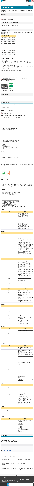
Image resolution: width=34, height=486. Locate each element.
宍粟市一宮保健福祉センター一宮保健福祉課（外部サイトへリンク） (25, 362)
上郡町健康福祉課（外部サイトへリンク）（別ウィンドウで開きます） (25, 380)
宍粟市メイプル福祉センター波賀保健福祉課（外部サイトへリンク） (25, 364)
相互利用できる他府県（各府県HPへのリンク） (7, 80)
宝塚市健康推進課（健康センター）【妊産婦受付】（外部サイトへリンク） (25, 276)
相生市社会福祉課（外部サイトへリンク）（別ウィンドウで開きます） (25, 348)
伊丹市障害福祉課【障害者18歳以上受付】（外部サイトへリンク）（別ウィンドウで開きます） (25, 261)
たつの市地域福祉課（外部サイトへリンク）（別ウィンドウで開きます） (25, 351)
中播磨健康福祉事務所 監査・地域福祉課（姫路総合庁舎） (10, 200)
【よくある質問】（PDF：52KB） (6, 438)
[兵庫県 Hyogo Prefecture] (3, 1)
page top (17, 475)
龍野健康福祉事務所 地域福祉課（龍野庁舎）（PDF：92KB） (11, 201)
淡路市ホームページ (21, 431)
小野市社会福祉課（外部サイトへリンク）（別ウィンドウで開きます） (25, 315)
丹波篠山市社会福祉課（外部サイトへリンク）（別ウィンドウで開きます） (25, 410)
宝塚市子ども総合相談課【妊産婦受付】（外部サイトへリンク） (25, 274)
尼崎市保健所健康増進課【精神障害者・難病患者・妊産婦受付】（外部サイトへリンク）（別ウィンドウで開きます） (25, 238)
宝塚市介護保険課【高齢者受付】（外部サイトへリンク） (25, 272)
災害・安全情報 (33, 1)
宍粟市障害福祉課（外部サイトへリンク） (24, 361)
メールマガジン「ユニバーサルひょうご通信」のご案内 (9, 456)
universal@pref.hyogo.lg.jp (8, 149)
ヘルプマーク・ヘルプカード (22, 456)
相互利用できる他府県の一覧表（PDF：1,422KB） (8, 79)
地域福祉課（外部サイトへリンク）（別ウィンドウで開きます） (25, 298)
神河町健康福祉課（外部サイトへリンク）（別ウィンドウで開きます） (25, 333)
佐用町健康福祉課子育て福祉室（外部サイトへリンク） (25, 372)
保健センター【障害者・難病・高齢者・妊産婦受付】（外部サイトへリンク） (25, 253)
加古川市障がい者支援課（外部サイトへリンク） (25, 292)
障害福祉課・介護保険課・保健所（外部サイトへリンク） (25, 330)
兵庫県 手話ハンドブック (5, 459)
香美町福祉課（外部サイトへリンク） (23, 396)
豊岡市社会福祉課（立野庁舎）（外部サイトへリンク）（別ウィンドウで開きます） (25, 403)
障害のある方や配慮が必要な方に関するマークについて (9, 468)
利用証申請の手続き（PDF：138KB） (7, 113)
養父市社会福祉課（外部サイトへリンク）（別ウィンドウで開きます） (25, 394)
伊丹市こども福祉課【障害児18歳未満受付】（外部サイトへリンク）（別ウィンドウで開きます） (25, 263)
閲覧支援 (27, 1)
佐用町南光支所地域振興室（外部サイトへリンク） (25, 375)
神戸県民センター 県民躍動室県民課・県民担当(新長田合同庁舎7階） (12, 194)
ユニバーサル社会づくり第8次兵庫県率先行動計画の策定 (9, 466)
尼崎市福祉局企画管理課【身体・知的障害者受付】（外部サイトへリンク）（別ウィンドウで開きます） (25, 235)
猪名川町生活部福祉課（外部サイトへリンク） (24, 278)
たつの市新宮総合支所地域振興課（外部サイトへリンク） (25, 353)
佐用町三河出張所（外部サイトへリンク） (24, 377)
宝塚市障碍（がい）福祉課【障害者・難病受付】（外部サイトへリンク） (25, 270)
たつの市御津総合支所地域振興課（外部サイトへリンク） (25, 356)
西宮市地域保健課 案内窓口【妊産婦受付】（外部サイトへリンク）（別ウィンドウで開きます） (25, 249)
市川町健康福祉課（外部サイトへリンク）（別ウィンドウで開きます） (25, 336)
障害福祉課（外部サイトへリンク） (23, 290)
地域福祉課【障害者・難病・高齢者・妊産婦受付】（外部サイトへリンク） (25, 252)
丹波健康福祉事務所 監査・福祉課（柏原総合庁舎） (9, 204)
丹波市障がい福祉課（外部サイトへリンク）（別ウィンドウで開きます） (25, 413)
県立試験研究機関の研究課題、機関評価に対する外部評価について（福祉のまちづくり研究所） (9, 461)
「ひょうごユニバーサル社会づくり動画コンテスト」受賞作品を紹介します (25, 461)
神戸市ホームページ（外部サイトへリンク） (24, 228)
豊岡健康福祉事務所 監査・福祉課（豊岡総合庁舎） (9, 202)
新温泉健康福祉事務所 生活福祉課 (7, 203)
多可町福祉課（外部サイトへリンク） (23, 323)
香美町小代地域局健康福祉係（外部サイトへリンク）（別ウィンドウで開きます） (25, 400)
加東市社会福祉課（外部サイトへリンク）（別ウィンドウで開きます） (25, 321)
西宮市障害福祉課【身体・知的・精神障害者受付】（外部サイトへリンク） (25, 243)
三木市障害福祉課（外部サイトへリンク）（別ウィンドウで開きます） (25, 310)
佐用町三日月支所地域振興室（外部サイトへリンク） (25, 376)
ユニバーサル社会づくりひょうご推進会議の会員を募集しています (25, 469)
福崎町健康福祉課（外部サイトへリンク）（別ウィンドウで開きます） (25, 339)
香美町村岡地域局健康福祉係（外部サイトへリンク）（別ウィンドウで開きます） (25, 398)
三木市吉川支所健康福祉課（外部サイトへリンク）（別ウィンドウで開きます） (25, 312)
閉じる (33, 482)
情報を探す (30, 1)
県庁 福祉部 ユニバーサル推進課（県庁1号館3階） (9, 193)
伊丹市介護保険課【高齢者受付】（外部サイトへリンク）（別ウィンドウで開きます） (25, 265)
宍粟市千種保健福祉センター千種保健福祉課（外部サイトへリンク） (25, 366)
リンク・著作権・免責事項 (20, 479)
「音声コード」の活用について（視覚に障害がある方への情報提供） (9, 464)
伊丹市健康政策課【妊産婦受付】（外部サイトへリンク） (25, 267)
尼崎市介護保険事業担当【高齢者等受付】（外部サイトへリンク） (25, 240)
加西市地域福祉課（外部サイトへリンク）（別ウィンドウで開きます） (25, 318)
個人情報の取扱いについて (29, 479)
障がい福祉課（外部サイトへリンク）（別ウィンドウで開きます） (25, 295)
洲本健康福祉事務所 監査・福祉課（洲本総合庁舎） (9, 205)
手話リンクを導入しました (21, 463)
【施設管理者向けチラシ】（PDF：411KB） (8, 19)
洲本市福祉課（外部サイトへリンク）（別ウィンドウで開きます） (25, 421)
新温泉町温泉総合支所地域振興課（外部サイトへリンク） (25, 391)
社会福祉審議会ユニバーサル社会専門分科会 (24, 459)
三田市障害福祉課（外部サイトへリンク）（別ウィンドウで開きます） (25, 280)
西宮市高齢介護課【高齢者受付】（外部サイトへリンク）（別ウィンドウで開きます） (25, 247)
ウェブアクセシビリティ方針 (20, 481)
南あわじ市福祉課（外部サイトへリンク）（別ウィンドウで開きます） (25, 424)
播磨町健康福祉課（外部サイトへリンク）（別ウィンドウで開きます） (25, 301)
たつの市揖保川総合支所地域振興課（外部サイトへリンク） (25, 355)
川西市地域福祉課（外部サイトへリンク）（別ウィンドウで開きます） (25, 283)
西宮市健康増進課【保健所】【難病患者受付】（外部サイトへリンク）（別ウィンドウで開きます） (25, 245)
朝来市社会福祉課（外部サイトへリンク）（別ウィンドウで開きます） (25, 387)
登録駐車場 (5, 37)
